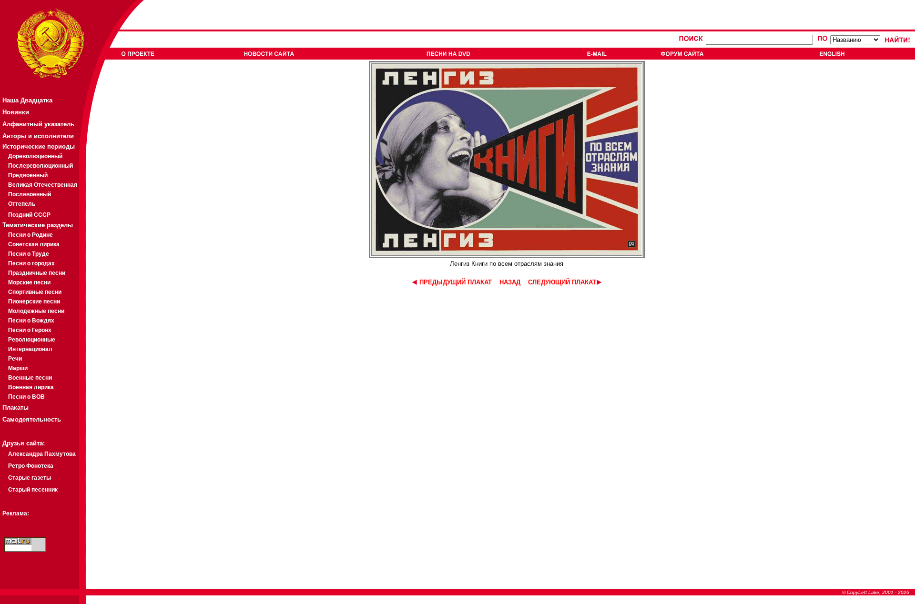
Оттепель (21, 204)
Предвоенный (28, 175)
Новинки (15, 112)
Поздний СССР (29, 214)
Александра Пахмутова (42, 454)
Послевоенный (29, 194)
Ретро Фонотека (30, 466)
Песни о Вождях (31, 320)
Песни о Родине (30, 235)
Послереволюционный (40, 165)
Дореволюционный (35, 156)
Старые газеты (29, 477)
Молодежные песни (36, 311)
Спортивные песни (34, 292)
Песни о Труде (28, 254)
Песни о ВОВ (26, 396)
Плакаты (15, 407)
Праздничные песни (36, 273)
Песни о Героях (29, 330)
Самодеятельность (31, 419)
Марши (18, 368)
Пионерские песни (34, 301)
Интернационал (30, 349)
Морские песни (29, 282)
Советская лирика (34, 244)
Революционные (31, 339)
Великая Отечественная (42, 184)
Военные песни (30, 377)
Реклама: (15, 513)
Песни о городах (31, 263)
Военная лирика (31, 387)
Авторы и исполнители (38, 136)
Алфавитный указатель (38, 124)
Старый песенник (33, 489)
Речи (15, 358)
